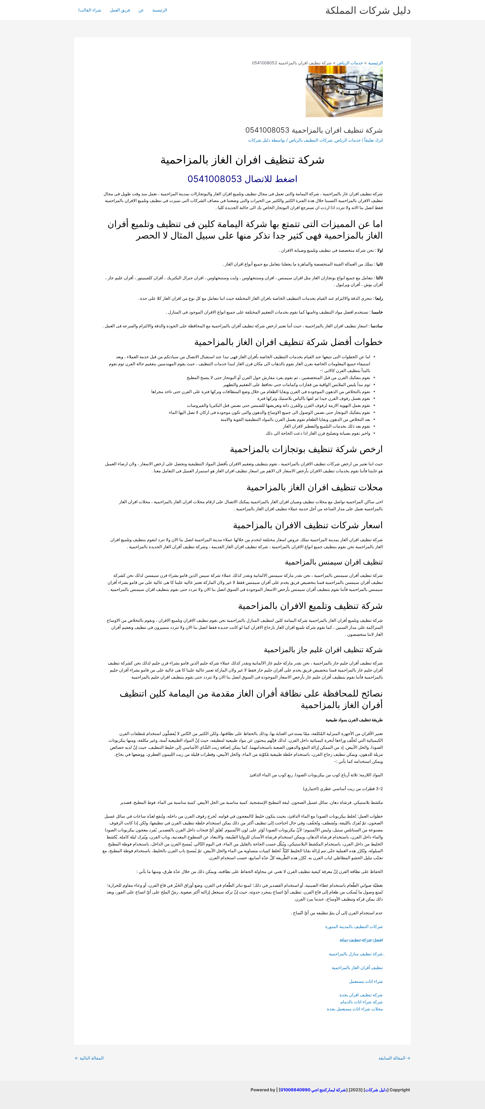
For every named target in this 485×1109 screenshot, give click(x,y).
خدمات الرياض (348, 140)
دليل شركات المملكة (368, 10)
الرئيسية (159, 10)
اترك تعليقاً (373, 140)
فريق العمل (120, 10)
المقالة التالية (89, 1058)
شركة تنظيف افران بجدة (361, 994)
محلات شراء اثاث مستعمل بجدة (355, 1009)
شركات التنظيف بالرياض (311, 140)
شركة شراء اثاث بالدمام (361, 1001)
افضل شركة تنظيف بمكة (361, 940)
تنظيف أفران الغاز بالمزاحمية (357, 967)
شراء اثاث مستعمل (366, 981)
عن (141, 10)
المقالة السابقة (394, 1058)
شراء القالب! (89, 10)
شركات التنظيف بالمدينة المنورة (354, 926)
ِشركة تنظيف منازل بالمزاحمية (356, 953)
